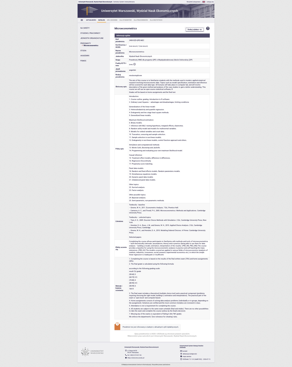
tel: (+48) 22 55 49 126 (134, 355)
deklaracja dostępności (190, 354)
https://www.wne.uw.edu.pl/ (136, 358)
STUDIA (83, 51)
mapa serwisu (187, 356)
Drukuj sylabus (193, 30)
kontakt (185, 351)
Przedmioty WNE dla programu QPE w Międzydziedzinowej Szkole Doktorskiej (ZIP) (160, 60)
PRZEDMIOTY (85, 43)
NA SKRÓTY (85, 28)
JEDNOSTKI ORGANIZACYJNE (91, 38)
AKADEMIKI (84, 56)
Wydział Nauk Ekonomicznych (140, 56)
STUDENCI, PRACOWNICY (90, 33)
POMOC (83, 61)
